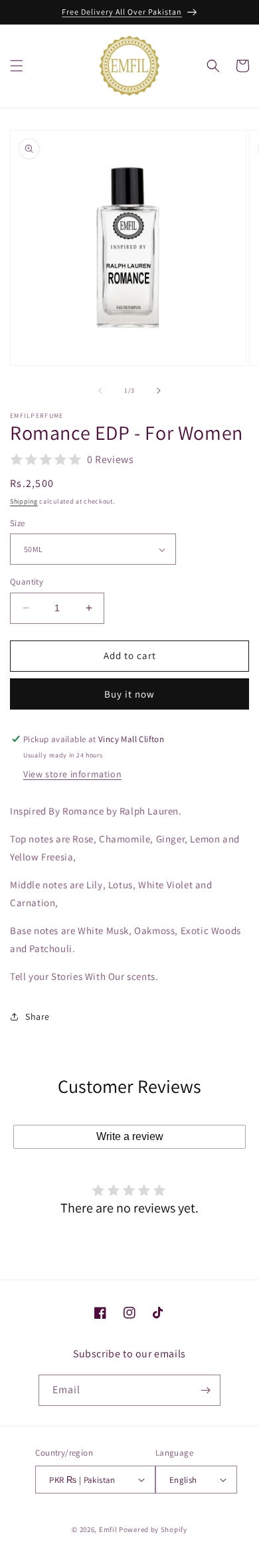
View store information (72, 774)
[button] (16, 65)
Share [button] (37, 1016)
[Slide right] (158, 390)
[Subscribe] (205, 1390)
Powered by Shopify (153, 1529)
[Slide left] (100, 390)
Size (17, 523)
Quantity (26, 581)
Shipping (24, 501)
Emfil (108, 1529)
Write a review (129, 1136)
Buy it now (129, 694)
